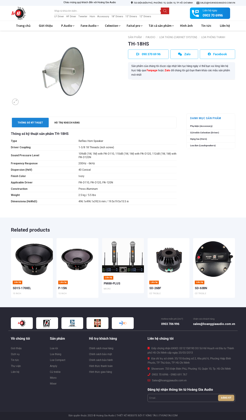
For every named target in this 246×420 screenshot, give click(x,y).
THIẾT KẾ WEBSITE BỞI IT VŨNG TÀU (136, 415)
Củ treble (55, 371)
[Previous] (11, 269)
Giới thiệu (16, 348)
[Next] (234, 269)
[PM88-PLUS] (123, 256)
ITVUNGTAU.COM (168, 415)
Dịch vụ (15, 354)
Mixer (53, 383)
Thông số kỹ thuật (30, 122)
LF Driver (59, 16)
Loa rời (54, 348)
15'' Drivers (131, 16)
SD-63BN (201, 288)
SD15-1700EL (22, 288)
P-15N (62, 288)
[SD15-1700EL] (32, 259)
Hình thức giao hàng (100, 371)
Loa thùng (55, 354)
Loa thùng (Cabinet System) (178, 37)
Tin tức (15, 360)
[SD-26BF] (168, 259)
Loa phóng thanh (213, 37)
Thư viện (16, 366)
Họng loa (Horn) (198, 139)
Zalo (167, 70)
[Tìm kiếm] (165, 11)
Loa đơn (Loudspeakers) (203, 145)
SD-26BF (155, 288)
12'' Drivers (145, 16)
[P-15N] (77, 259)
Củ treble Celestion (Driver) (204, 132)
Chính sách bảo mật (100, 354)
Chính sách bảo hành (101, 360)
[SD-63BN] (214, 259)
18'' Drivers (117, 16)
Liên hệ (15, 371)
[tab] (30, 122)
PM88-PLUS (112, 283)
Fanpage (152, 70)
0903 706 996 (170, 324)
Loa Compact (57, 360)
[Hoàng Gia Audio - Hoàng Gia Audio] (27, 13)
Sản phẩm (135, 37)
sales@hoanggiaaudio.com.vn (214, 324)
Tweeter (82, 16)
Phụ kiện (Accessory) (201, 126)
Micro (53, 377)
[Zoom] (15, 102)
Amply (53, 366)
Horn (92, 16)
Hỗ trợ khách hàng (67, 122)
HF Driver (71, 16)
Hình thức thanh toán (101, 366)
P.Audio (150, 37)
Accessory (103, 16)
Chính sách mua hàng (101, 348)
